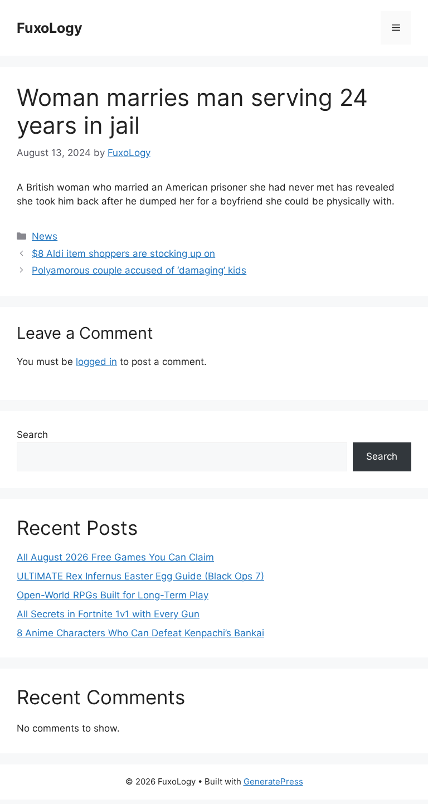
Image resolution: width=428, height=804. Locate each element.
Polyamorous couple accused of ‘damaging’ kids (139, 270)
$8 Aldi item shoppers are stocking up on (123, 253)
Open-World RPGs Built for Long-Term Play (112, 595)
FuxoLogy (49, 28)
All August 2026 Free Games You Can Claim (115, 557)
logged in (96, 361)
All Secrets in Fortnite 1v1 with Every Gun (108, 614)
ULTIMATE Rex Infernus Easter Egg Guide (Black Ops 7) (140, 576)
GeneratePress (273, 781)
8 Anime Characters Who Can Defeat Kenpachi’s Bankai (140, 633)
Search (32, 434)
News (44, 236)
